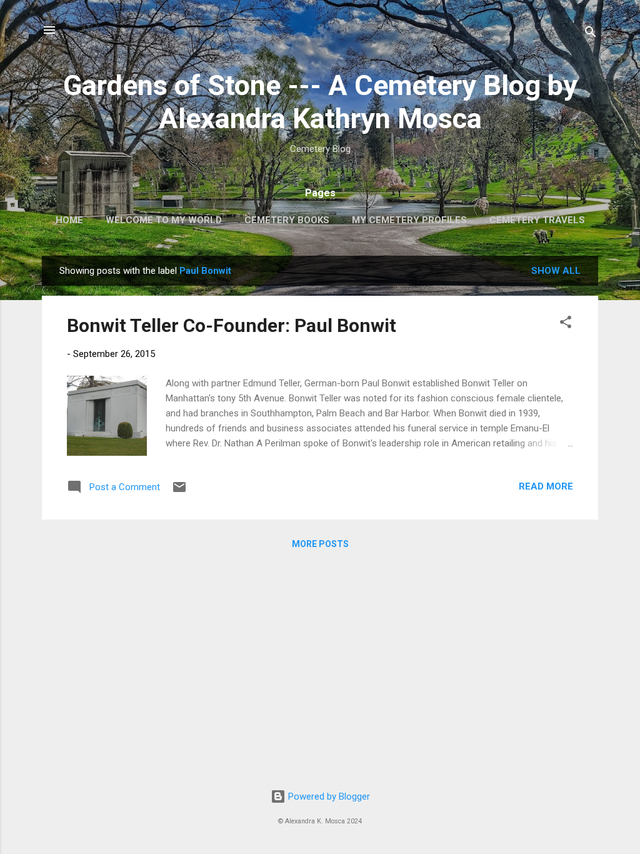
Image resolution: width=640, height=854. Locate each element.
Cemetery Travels (537, 220)
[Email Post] (179, 491)
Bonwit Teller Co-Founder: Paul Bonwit (231, 325)
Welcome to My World (164, 220)
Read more (546, 486)
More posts (320, 544)
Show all (556, 270)
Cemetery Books (286, 220)
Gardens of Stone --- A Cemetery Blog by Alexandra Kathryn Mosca (320, 102)
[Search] (590, 34)
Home (69, 220)
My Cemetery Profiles (409, 220)
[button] (565, 324)
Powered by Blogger (328, 796)
